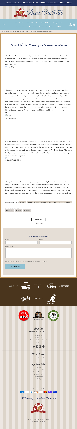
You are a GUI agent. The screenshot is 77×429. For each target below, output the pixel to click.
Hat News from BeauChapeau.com (17, 31)
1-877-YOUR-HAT (33, 332)
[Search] (4, 24)
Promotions (67, 202)
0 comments (9, 202)
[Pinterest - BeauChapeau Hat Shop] (43, 346)
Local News (57, 202)
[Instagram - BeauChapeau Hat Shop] (40, 346)
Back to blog (39, 223)
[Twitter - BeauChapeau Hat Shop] (33, 346)
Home (3, 31)
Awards (29, 202)
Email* (41, 239)
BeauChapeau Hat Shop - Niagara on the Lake (38, 12)
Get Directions (44, 332)
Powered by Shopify (38, 421)
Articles (22, 202)
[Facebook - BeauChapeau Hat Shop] (37, 346)
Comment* (9, 246)
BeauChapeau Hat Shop (41, 419)
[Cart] (74, 24)
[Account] (70, 24)
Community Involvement (42, 202)
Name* (7, 239)
